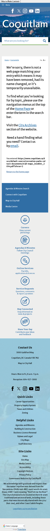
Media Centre (11, 206)
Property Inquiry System (25, 405)
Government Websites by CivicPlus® (25, 478)
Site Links (25, 451)
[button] (44, 40)
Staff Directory (25, 444)
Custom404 (14, 60)
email (14, 146)
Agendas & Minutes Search (17, 188)
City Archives (27, 125)
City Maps (25, 440)
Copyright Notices (25, 471)
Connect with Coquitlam (16, 194)
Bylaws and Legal (25, 436)
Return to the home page (17, 171)
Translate (21, 529)
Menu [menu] (8, 5)
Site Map (25, 460)
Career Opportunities (25, 401)
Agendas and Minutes (25, 425)
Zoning (25, 413)
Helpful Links (25, 420)
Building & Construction (25, 429)
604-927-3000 (30, 379)
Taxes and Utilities (25, 409)
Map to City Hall (12, 200)
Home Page (23, 109)
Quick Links (25, 396)
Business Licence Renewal (25, 433)
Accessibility (25, 467)
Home (7, 60)
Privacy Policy (25, 475)
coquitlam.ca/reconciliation (25, 509)
